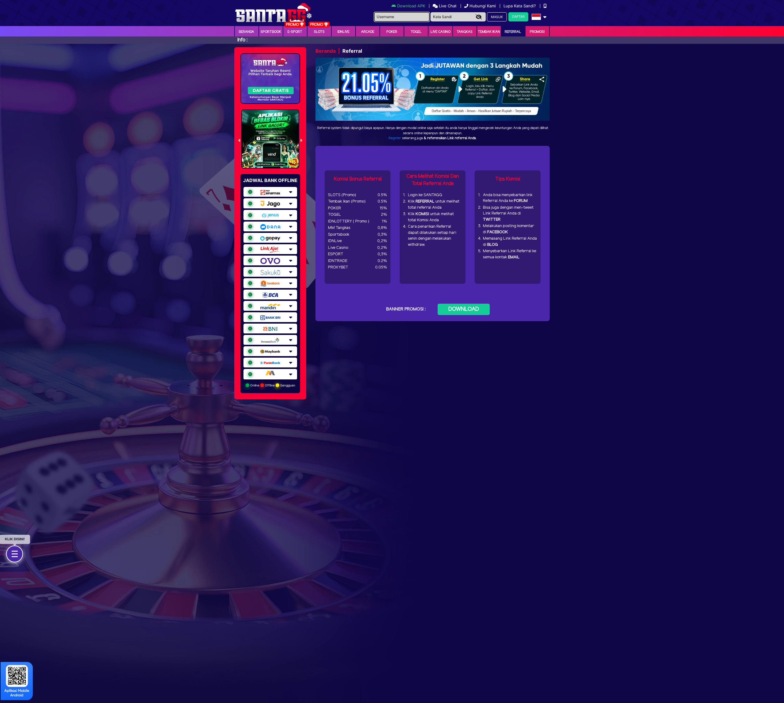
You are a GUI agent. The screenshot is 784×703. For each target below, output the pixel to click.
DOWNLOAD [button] (463, 309)
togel (416, 32)
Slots (319, 32)
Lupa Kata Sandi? (520, 5)
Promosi (537, 32)
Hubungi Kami (482, 5)
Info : (242, 40)
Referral (513, 32)
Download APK (411, 5)
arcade (367, 32)
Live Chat (447, 5)
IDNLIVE (343, 32)
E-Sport (295, 32)
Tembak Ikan (489, 32)
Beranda (246, 32)
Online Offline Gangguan (272, 385)
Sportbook (271, 32)
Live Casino (440, 32)
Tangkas (465, 32)
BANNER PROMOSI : (406, 309)
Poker (391, 32)
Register (395, 138)
